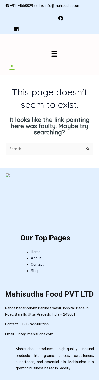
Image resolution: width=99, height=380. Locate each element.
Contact (37, 264)
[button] (54, 54)
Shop (35, 271)
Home (36, 252)
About (36, 258)
